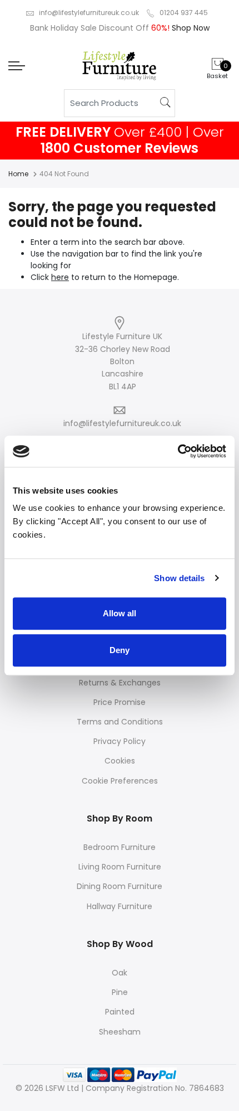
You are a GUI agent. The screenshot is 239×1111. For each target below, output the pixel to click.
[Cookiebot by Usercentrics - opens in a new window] (177, 451)
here (60, 277)
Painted (120, 1011)
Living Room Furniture (119, 866)
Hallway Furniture (119, 906)
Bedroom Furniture (119, 847)
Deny (119, 650)
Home (18, 173)
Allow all (119, 613)
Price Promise (119, 702)
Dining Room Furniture (119, 886)
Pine (120, 992)
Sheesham (120, 1031)
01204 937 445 (184, 12)
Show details (179, 578)
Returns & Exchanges (120, 682)
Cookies (119, 760)
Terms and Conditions (120, 721)
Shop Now (190, 27)
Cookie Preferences (120, 780)
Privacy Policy (119, 741)
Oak (119, 972)
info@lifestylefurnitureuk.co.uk (89, 12)
